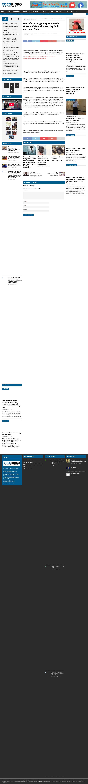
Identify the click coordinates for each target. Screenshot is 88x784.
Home (2, 11)
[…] (20, 416)
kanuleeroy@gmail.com (8, 481)
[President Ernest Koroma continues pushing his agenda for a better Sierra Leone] (8, 128)
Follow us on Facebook (28, 466)
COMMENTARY (26, 11)
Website (25, 209)
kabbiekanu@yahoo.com (8, 480)
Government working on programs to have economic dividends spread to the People (76, 180)
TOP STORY (74, 11)
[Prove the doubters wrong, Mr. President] (12, 425)
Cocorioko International (28, 460)
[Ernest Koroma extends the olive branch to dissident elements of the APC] (14, 133)
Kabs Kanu (73, 467)
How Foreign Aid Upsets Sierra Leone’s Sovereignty (14, 165)
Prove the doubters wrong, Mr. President (11, 434)
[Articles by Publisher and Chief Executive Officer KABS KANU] (68, 462)
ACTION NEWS (16, 11)
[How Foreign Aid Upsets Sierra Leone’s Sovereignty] (4, 166)
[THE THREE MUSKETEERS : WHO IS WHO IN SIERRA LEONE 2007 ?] (8, 124)
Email (24, 205)
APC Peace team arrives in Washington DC (57, 158)
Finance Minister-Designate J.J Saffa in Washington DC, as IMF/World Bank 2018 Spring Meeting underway (29, 162)
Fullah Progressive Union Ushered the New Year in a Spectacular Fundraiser (14, 157)
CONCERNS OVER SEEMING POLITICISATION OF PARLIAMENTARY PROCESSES (75, 90)
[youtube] (12, 90)
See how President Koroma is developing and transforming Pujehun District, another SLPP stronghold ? (75, 57)
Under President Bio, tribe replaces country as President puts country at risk (11, 34)
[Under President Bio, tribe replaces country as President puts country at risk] (47, 723)
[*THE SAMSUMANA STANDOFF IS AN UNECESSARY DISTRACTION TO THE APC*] (4, 148)
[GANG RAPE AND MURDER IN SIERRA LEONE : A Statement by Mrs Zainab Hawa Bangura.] (14, 124)
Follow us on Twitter (27, 468)
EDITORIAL (35, 11)
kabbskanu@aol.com (43, 781)
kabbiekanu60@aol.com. (8, 483)
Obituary (43, 11)
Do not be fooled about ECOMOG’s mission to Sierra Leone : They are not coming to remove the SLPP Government (15, 280)
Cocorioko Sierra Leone (28, 462)
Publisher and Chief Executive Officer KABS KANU (45, 33)
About (9, 11)
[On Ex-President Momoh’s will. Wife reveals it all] (8, 119)
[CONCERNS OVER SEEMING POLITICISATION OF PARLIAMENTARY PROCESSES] (76, 80)
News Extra (58, 11)
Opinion (50, 11)
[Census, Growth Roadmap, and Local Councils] (76, 140)
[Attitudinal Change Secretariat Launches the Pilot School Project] (76, 107)
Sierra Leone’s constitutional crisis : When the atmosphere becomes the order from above (43, 161)
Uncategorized (27, 34)
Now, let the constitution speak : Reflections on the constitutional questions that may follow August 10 (11, 65)
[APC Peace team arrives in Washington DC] (58, 150)
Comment (25, 191)
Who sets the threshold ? (9, 45)
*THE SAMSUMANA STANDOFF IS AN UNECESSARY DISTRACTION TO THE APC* (14, 148)
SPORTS (66, 11)
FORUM (24, 464)
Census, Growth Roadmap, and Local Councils (75, 149)
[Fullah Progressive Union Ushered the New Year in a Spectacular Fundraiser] (4, 158)
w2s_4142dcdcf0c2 (75, 473)
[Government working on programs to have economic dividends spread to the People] (76, 170)
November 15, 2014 (29, 33)
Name (24, 201)
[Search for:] (79, 13)
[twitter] (12, 85)
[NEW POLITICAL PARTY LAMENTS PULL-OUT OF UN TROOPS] (11, 137)
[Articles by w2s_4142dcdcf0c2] (68, 475)
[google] (17, 85)
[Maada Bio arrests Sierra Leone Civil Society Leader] (8, 133)
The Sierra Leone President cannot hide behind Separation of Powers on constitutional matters (11, 49)
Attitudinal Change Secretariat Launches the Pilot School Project (75, 118)
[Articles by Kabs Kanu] (68, 469)
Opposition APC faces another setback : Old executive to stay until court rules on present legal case (11, 25)
